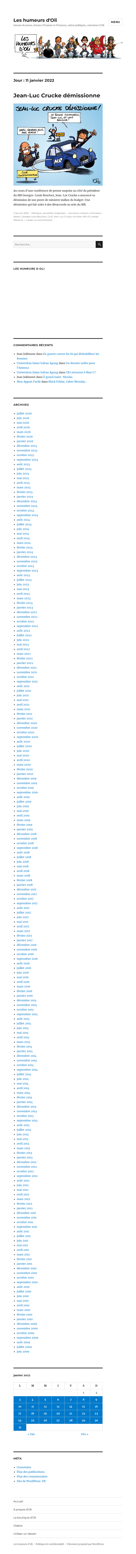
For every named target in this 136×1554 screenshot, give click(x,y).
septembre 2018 (27, 847)
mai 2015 (23, 1032)
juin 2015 (23, 1028)
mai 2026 (23, 422)
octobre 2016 (25, 954)
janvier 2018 (25, 884)
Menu (115, 22)
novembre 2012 (27, 1166)
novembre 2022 (27, 616)
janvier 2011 (24, 1263)
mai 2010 (23, 1300)
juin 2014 (23, 1079)
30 (96, 1420)
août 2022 (23, 630)
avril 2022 (23, 649)
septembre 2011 (27, 1226)
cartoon (84, 213)
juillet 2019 (24, 801)
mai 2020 (23, 755)
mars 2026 (24, 432)
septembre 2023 (27, 570)
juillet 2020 (24, 746)
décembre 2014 (26, 1055)
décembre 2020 (27, 723)
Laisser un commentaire (39, 220)
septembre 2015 (27, 1014)
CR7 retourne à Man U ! (81, 372)
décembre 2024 (27, 501)
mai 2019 (23, 810)
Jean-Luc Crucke (62, 216)
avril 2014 (23, 1088)
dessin (16, 216)
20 (58, 1413)
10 (19, 1406)
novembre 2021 (27, 672)
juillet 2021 (24, 690)
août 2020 (23, 741)
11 (33, 1406)
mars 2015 (23, 1042)
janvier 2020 (25, 774)
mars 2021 (23, 709)
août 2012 (23, 1180)
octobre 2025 (25, 455)
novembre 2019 (27, 783)
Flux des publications (31, 1471)
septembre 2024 (27, 515)
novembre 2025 (27, 450)
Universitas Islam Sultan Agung (37, 363)
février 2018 (24, 880)
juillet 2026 (24, 413)
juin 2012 (23, 1185)
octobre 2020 (25, 732)
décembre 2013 (26, 1106)
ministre (77, 216)
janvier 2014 (25, 1102)
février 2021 (24, 713)
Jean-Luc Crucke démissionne (56, 95)
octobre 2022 (25, 621)
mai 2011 (22, 1245)
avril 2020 (23, 760)
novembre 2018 (27, 838)
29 (83, 1420)
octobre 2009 (25, 1333)
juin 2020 (23, 750)
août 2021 (23, 686)
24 (20, 1420)
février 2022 (25, 658)
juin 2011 (22, 1240)
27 (58, 1420)
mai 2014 (23, 1083)
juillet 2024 (24, 524)
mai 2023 (23, 589)
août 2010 (23, 1286)
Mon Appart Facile (29, 381)
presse (94, 216)
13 (58, 1406)
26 (45, 1420)
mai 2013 (22, 1139)
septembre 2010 (27, 1282)
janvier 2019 (25, 829)
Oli (88, 216)
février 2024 (25, 547)
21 (70, 1413)
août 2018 (23, 852)
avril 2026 (23, 427)
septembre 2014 (27, 1069)
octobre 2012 (25, 1171)
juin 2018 (23, 861)
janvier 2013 (25, 1157)
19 (45, 1413)
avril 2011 (23, 1249)
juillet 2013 (24, 1129)
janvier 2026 (25, 441)
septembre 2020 (27, 737)
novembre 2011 (26, 1217)
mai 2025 (23, 478)
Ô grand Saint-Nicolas (57, 377)
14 (70, 1406)
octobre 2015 (25, 1009)
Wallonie (18, 220)
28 (70, 1420)
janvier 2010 (25, 1319)
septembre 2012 (27, 1176)
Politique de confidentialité (50, 1544)
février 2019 (24, 824)
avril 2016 (23, 981)
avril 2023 (23, 593)
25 (32, 1420)
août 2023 (23, 575)
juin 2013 (23, 1134)
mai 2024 (23, 533)
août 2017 (23, 908)
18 (32, 1413)
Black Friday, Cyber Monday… (67, 381)
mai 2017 (22, 921)
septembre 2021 (27, 681)
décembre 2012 (26, 1162)
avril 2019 (23, 815)
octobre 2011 (25, 1222)
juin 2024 (23, 529)
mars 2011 (23, 1254)
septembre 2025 (27, 459)
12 (45, 1406)
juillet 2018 (24, 857)
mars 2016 (23, 986)
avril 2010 (23, 1305)
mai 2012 (23, 1189)
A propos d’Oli (22, 1509)
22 (83, 1413)
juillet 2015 (24, 1023)
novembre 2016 (27, 949)
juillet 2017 (24, 912)
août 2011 (23, 1231)
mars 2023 (24, 598)
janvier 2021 (25, 718)
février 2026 (25, 436)
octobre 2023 (25, 566)
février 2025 (25, 492)
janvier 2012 (25, 1208)
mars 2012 (23, 1199)
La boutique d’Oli (24, 1517)
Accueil (18, 1501)
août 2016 (23, 963)
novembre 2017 (27, 894)
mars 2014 (23, 1092)
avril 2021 (23, 704)
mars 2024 (24, 542)
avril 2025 (23, 482)
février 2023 (25, 603)
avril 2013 (23, 1143)
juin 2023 (23, 584)
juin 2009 (23, 1351)
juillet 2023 (24, 579)
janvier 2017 (25, 940)
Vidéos (17, 1525)
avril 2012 (23, 1194)
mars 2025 (24, 487)
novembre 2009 (27, 1328)
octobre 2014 (25, 1065)
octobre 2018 (25, 843)
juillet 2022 (24, 635)
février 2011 (24, 1259)
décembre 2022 (27, 612)
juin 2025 (23, 473)
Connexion (24, 1467)
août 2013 (23, 1125)
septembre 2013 (27, 1120)
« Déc (31, 1434)
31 (20, 1427)
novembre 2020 (27, 727)
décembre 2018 (26, 834)
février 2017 (24, 935)
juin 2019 (23, 806)
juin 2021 (23, 695)
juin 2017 (23, 917)
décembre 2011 (26, 1213)
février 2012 (24, 1203)
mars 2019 (23, 820)
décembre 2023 (27, 556)
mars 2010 (23, 1310)
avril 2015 (23, 1037)
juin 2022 (23, 640)
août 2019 (23, 797)
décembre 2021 (26, 667)
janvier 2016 (25, 995)
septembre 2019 (27, 792)
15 (83, 1406)
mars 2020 (24, 764)
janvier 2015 (25, 1051)
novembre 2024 (27, 505)
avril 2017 (23, 926)
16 (96, 1406)
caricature (73, 213)
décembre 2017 (26, 889)
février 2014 (24, 1097)
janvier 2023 (25, 607)
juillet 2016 (24, 968)
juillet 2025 (24, 469)
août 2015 (23, 1018)
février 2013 (24, 1152)
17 (19, 1413)
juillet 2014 (24, 1074)
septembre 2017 (27, 903)
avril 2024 (23, 538)
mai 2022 (23, 644)
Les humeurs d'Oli (35, 20)
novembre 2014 (27, 1060)
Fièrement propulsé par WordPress (85, 1544)
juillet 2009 (24, 1347)
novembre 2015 (27, 1005)
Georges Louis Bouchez (34, 216)
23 (96, 1413)
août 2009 (23, 1342)
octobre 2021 (25, 676)
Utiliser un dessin (24, 1533)
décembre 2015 (26, 1000)
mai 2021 (23, 700)
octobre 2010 (25, 1277)
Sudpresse (59, 213)
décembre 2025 (27, 445)
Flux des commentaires (32, 1476)
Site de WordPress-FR (31, 1481)
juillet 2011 (24, 1236)
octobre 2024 (25, 510)
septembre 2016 (27, 958)
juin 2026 (23, 418)
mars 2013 (23, 1148)
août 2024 (23, 519)
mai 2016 (23, 977)
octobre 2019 (25, 787)
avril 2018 (23, 871)
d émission (95, 213)
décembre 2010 (26, 1268)
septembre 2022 (27, 626)
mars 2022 (24, 653)
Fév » (84, 1434)
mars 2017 (23, 931)
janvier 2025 (25, 496)
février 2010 (24, 1314)
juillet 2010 (24, 1291)
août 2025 (23, 464)
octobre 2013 (25, 1115)
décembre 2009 (27, 1323)
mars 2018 (23, 875)
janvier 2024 (25, 552)
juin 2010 (23, 1296)
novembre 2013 (27, 1111)
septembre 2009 (27, 1337)
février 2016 (24, 991)
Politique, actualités (42, 213)
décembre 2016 (27, 944)
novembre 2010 (27, 1273)
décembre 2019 (27, 778)
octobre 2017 (25, 898)
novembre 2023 (27, 561)
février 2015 (24, 1046)
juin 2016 (23, 972)
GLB (50, 216)
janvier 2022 (25, 663)
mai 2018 (23, 866)
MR (84, 216)
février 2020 (25, 769)
